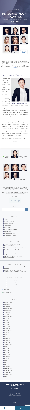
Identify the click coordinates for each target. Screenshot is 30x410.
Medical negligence (8, 223)
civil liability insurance (9, 221)
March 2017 (7, 364)
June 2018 (6, 348)
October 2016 (7, 372)
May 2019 (6, 336)
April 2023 (6, 314)
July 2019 (6, 334)
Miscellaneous (7, 227)
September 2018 (8, 344)
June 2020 (6, 322)
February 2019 (7, 338)
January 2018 (7, 356)
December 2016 (8, 368)
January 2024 (7, 306)
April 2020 (6, 324)
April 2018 (6, 352)
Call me (23, 408)
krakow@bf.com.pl (16, 395)
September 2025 (8, 302)
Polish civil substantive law (10, 229)
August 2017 (7, 358)
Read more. (15, 67)
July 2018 (6, 346)
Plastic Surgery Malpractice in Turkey (12, 245)
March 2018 (7, 354)
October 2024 (7, 304)
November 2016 (8, 370)
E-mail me (8, 408)
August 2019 (7, 332)
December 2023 (8, 308)
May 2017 (6, 362)
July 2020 (6, 320)
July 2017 (6, 360)
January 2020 (7, 328)
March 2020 (7, 326)
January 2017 (7, 366)
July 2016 (6, 376)
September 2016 (8, 374)
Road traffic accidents (9, 233)
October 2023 (7, 310)
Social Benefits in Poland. (10, 235)
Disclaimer (15, 402)
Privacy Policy (15, 401)
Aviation (6, 219)
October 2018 (7, 342)
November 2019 (8, 330)
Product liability (7, 231)
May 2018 (6, 350)
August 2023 (7, 312)
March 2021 (7, 318)
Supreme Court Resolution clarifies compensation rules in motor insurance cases (15, 270)
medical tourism (8, 225)
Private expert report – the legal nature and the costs (14, 267)
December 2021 (8, 316)
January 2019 (7, 340)
